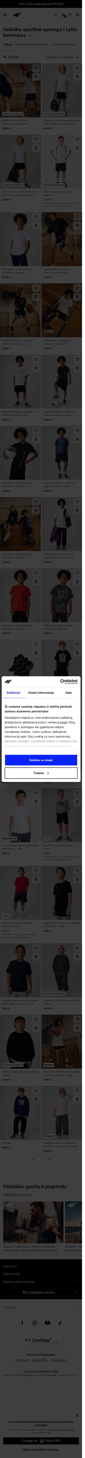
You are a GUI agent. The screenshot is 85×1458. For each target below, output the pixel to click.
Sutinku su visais (41, 760)
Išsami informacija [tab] (41, 692)
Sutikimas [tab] (13, 692)
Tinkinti (39, 773)
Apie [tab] (68, 692)
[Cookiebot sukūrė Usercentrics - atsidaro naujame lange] (60, 681)
